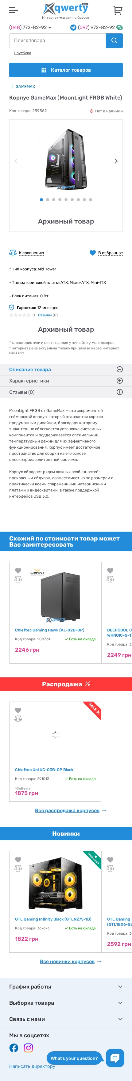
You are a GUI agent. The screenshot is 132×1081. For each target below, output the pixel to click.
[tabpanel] (66, 159)
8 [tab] (84, 199)
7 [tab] (78, 199)
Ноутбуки (22, 53)
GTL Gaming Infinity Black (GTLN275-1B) (53, 919)
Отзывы (45, 315)
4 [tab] (59, 199)
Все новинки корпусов (67, 961)
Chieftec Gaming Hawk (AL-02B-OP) (49, 630)
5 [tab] (66, 199)
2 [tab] (47, 199)
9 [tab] (90, 199)
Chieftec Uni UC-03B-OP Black (44, 769)
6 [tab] (72, 199)
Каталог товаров (71, 70)
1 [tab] (41, 199)
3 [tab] (53, 199)
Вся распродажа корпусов (67, 810)
